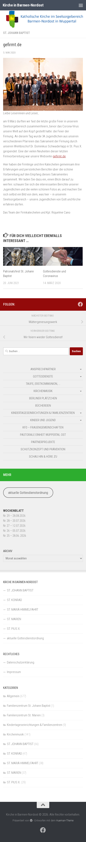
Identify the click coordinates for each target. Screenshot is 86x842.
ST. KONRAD (14, 600)
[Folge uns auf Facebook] (80, 304)
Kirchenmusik (43, 391)
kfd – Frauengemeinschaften (43, 427)
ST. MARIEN (14, 619)
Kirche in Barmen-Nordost (23, 5)
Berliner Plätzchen (43, 398)
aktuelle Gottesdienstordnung (28, 493)
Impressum (14, 672)
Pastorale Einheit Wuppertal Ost (43, 435)
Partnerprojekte (43, 442)
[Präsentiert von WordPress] (31, 820)
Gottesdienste (43, 376)
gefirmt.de (59, 156)
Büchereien (43, 405)
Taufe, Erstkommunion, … (43, 384)
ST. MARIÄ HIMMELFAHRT (22, 609)
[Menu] (81, 5)
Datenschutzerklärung (20, 662)
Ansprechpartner (43, 369)
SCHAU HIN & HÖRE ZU (43, 456)
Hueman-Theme (64, 820)
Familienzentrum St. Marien (24, 715)
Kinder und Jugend (43, 420)
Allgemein (13, 696)
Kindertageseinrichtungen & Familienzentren (43, 413)
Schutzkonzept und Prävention (43, 449)
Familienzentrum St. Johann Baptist (28, 706)
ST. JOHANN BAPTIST (16, 33)
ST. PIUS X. (13, 629)
